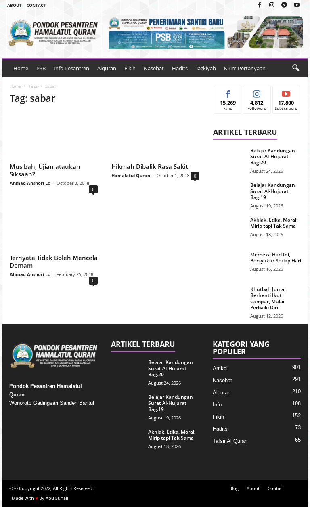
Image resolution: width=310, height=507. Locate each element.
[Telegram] (284, 5)
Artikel (220, 368)
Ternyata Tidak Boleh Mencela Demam (54, 261)
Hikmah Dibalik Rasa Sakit (149, 166)
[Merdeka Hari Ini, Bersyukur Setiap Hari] (229, 263)
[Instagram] (271, 5)
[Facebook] (259, 5)
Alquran (106, 68)
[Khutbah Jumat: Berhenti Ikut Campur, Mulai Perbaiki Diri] (229, 298)
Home (20, 68)
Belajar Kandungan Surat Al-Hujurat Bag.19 (272, 191)
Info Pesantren (71, 68)
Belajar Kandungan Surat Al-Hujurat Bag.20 (272, 156)
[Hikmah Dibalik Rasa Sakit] (155, 136)
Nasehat (154, 68)
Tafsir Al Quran (230, 441)
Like (227, 92)
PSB (41, 68)
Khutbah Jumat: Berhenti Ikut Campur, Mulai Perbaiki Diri (268, 298)
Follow (256, 92)
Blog (234, 488)
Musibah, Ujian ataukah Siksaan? (45, 170)
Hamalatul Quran (130, 175)
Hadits (180, 68)
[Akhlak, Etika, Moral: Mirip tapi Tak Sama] (229, 229)
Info (217, 405)
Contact (36, 5)
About (14, 5)
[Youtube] (297, 5)
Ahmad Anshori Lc (30, 183)
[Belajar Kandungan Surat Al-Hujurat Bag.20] (229, 159)
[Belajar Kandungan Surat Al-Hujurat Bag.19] (229, 194)
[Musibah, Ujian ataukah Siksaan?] (54, 136)
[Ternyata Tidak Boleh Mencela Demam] (54, 226)
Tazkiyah (206, 68)
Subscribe (286, 92)
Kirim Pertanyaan (245, 68)
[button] (295, 68)
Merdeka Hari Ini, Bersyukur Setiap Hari (275, 257)
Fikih (130, 68)
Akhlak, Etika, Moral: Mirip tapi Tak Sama (273, 222)
